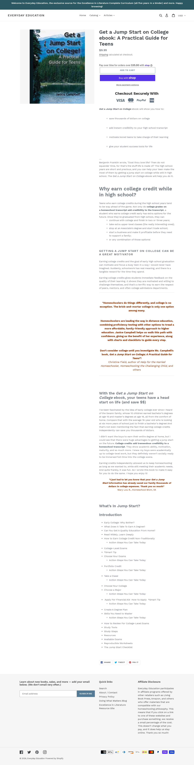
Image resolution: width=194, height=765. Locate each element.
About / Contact (108, 692)
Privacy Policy (106, 696)
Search (103, 688)
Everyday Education (26, 15)
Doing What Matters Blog (113, 700)
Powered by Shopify (54, 758)
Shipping (103, 54)
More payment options (127, 85)
